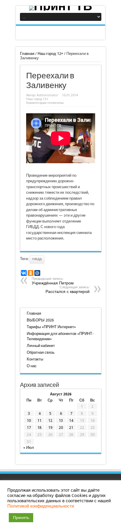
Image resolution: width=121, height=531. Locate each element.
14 (71, 420)
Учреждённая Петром (53, 281)
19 (50, 427)
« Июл (28, 447)
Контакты (35, 359)
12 (50, 420)
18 (39, 427)
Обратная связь (41, 352)
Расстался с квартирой (68, 289)
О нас (32, 366)
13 (61, 420)
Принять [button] (21, 517)
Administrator (47, 95)
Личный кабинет (41, 345)
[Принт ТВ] (60, 8)
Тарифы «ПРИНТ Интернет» (51, 327)
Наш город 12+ (50, 53)
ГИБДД (37, 259)
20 (61, 427)
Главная (27, 53)
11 (39, 420)
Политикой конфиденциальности (40, 506)
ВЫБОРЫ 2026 (40, 320)
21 (71, 427)
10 (29, 420)
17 (29, 427)
